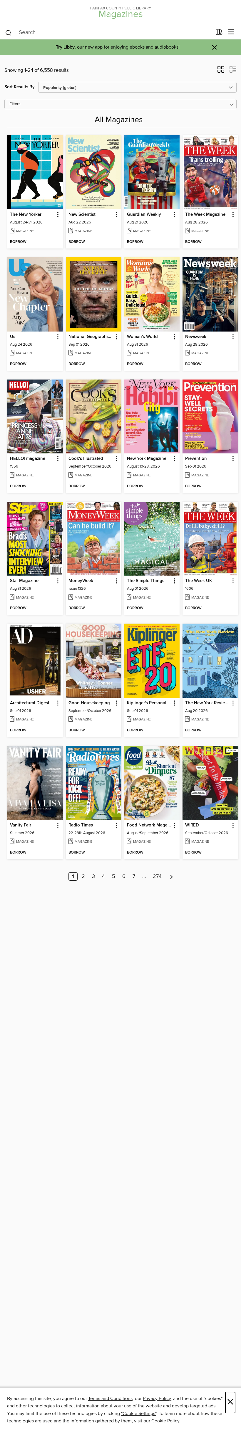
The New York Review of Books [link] (207, 703)
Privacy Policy (157, 1398)
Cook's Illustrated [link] (85, 458)
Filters (15, 104)
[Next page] (171, 876)
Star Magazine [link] (24, 581)
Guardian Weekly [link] (144, 214)
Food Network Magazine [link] (149, 825)
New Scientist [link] (82, 214)
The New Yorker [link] (25, 214)
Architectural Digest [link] (29, 703)
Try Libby (65, 47)
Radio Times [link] (80, 825)
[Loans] (219, 33)
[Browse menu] (231, 32)
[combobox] (108, 33)
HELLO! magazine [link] (27, 458)
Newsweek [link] (195, 336)
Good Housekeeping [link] (89, 703)
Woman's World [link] (142, 336)
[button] (221, 71)
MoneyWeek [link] (80, 581)
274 (157, 876)
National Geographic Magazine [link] (90, 336)
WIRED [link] (192, 825)
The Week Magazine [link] (205, 214)
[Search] (8, 32)
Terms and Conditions (110, 1398)
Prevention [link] (196, 458)
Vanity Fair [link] (20, 825)
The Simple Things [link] (145, 581)
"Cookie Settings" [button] (138, 1414)
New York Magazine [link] (146, 458)
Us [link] (12, 336)
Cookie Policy (165, 1421)
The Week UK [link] (198, 581)
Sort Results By (19, 87)
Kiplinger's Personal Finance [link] (149, 703)
